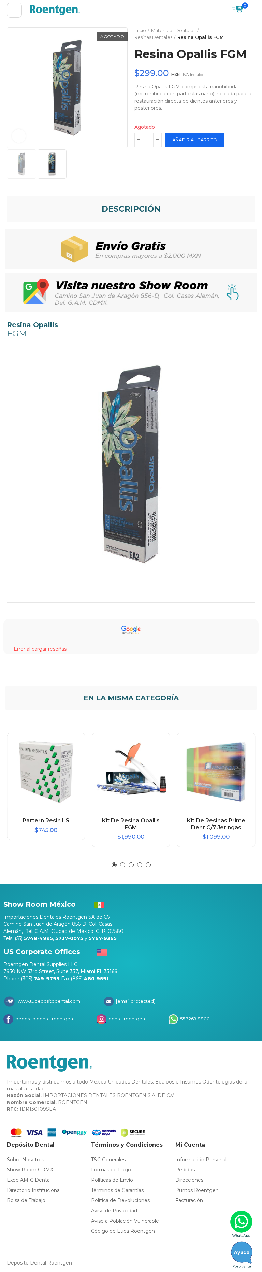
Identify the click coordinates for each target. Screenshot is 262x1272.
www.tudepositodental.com (49, 1001)
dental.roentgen (126, 1018)
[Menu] (14, 10)
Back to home (241, 34)
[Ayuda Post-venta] (242, 1254)
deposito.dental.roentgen (43, 1018)
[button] (13, 87)
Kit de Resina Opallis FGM (131, 824)
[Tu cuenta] (251, 10)
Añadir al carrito (194, 139)
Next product (250, 34)
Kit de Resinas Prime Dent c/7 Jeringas (216, 824)
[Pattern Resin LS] (46, 772)
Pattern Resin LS (46, 820)
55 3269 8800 (194, 1018)
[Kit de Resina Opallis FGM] (131, 772)
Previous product (233, 34)
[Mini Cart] (237, 10)
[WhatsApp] (241, 1224)
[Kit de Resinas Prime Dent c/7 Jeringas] (216, 772)
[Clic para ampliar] (19, 136)
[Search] (223, 10)
